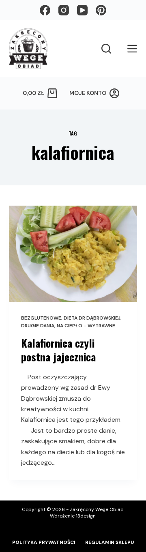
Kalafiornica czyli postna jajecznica (58, 350)
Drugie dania (37, 325)
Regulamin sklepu (109, 542)
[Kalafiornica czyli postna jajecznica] (73, 254)
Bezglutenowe (41, 318)
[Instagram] (63, 10)
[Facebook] (45, 10)
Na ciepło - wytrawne (86, 325)
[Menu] (132, 49)
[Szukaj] (106, 49)
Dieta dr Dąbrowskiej (92, 318)
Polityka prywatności (43, 542)
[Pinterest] (101, 10)
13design (86, 516)
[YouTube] (82, 10)
